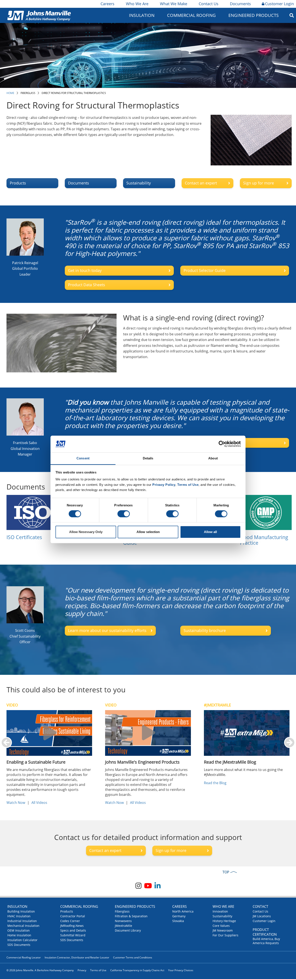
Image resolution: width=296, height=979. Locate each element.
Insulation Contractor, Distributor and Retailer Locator (77, 957)
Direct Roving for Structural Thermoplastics (74, 93)
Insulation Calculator (22, 940)
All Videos (39, 802)
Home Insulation (19, 935)
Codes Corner (70, 921)
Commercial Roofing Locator (24, 957)
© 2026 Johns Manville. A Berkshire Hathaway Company (40, 970)
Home (10, 93)
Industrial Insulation (22, 921)
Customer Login (279, 3)
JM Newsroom (223, 930)
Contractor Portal (72, 916)
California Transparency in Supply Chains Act (137, 970)
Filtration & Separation (131, 916)
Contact (260, 906)
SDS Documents (18, 945)
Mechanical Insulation (23, 926)
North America (183, 911)
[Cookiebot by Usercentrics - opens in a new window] (222, 444)
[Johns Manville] (39, 15)
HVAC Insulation (19, 916)
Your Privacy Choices (180, 970)
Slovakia (178, 921)
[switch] (123, 514)
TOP (226, 872)
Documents (240, 3)
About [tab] (213, 458)
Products (66, 911)
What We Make (173, 3)
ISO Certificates (24, 537)
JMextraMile (123, 926)
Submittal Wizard (72, 935)
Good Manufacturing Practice (264, 540)
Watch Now (16, 802)
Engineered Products (135, 906)
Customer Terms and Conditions (132, 957)
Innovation (220, 911)
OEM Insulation (18, 930)
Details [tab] (148, 458)
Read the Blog (215, 782)
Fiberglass (28, 93)
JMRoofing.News (72, 926)
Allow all (210, 532)
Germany (178, 916)
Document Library (128, 930)
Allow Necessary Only (85, 532)
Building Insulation (21, 911)
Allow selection (148, 532)
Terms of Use (98, 970)
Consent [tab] (82, 458)
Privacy (82, 970)
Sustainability (222, 916)
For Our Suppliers (225, 935)
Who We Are (137, 3)
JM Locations (262, 916)
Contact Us (208, 3)
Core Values (221, 926)
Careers (107, 3)
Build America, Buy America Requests (266, 941)
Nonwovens (123, 921)
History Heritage (224, 921)
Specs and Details (73, 930)
